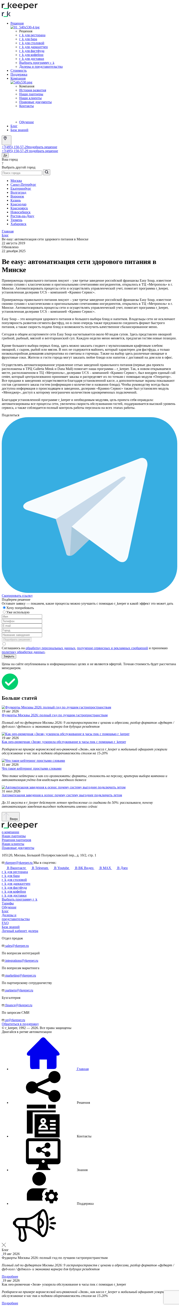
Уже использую (18, 612)
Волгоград (18, 192)
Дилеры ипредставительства (16, 917)
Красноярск (19, 208)
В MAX (105, 868)
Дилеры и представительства (41, 66)
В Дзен (122, 868)
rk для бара (28, 39)
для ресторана (15, 872)
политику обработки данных (23, 652)
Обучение (26, 122)
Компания (18, 78)
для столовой (14, 880)
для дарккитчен (16, 883)
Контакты (26, 106)
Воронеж (17, 196)
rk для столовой (31, 43)
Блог (13, 126)
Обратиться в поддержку (20, 1024)
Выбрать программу (36, 62)
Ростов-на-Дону (22, 216)
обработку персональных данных (50, 648)
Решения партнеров (16, 840)
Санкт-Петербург (23, 184)
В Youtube (61, 868)
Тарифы (8, 903)
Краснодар (18, 204)
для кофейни (14, 891)
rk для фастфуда (31, 51)
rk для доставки (31, 59)
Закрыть (8, 656)
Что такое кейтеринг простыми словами (32, 768)
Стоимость (18, 70)
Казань (15, 200)
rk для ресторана (32, 35)
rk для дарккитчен (33, 47)
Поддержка (18, 74)
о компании (10, 832)
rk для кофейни (31, 55)
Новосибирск (20, 212)
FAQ (5, 923)
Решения (17, 23)
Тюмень (16, 220)
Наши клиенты (30, 98)
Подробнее (10, 1276)
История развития (32, 90)
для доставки (14, 895)
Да (5, 155)
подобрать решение (42, 147)
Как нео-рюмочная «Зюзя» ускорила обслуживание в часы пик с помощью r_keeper (64, 742)
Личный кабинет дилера (20, 931)
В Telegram (40, 868)
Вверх (13, 819)
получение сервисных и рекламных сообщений (112, 648)
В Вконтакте (16, 868)
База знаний (19, 130)
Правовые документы (35, 102)
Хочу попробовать (20, 608)
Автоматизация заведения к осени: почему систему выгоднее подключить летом (62, 795)
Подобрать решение (16, 639)
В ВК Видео (84, 868)
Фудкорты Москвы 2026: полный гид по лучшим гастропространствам (55, 715)
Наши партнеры (31, 94)
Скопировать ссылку (17, 595)
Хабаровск (18, 224)
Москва (16, 180)
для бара (11, 876)
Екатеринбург (20, 188)
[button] (50, 1102)
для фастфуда (14, 887)
